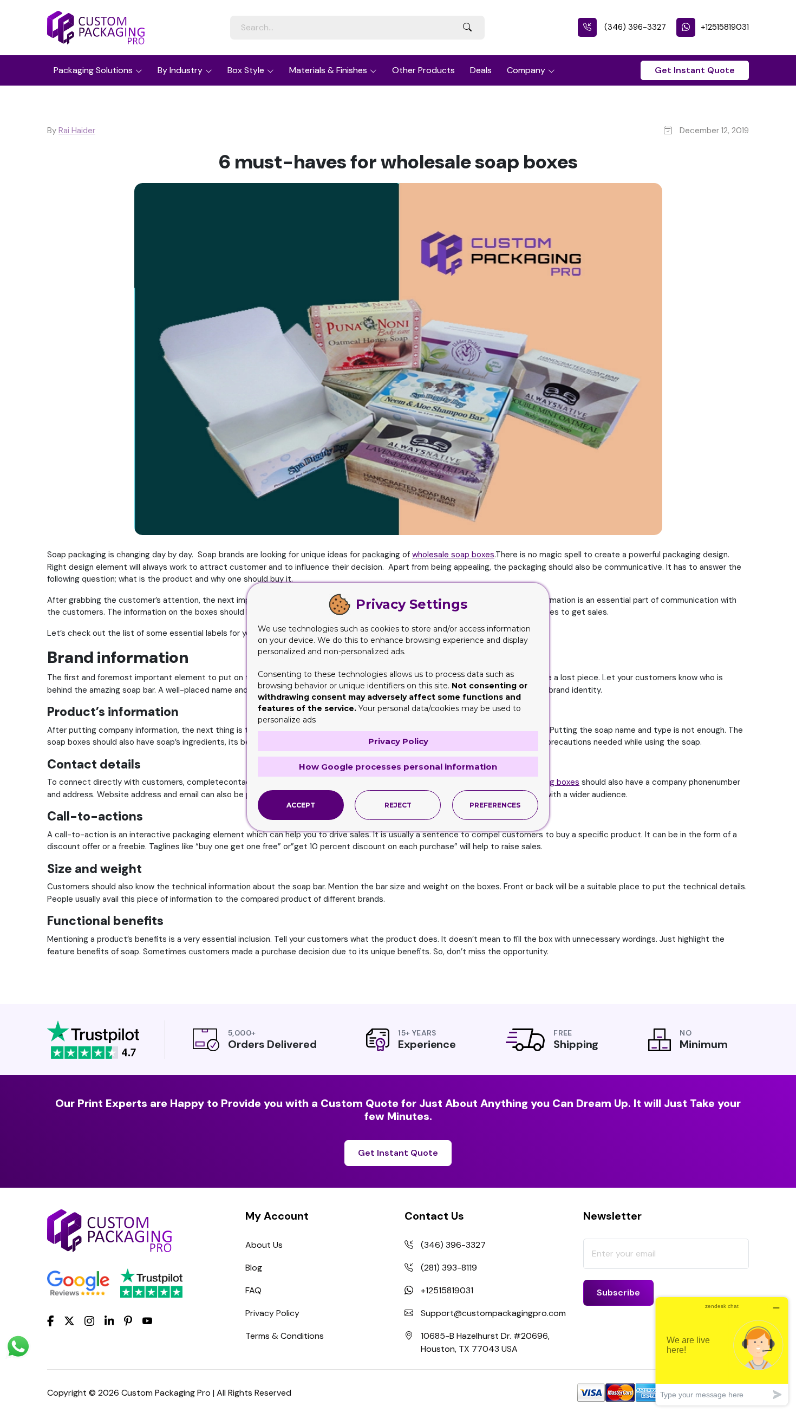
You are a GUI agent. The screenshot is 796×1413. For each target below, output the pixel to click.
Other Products (423, 70)
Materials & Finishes (328, 70)
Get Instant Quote (695, 70)
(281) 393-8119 (449, 1267)
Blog (253, 1267)
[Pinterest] (128, 1319)
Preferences (494, 805)
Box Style (245, 70)
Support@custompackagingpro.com (493, 1313)
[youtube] (147, 1321)
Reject (398, 805)
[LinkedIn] (109, 1319)
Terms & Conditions (284, 1336)
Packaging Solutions (93, 70)
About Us (264, 1245)
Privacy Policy (272, 1313)
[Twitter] (69, 1321)
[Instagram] (89, 1321)
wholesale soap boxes (453, 554)
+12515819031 (725, 27)
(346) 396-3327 (634, 27)
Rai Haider (76, 130)
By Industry (180, 70)
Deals (481, 70)
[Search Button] (467, 27)
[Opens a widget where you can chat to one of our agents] (721, 1351)
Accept (300, 805)
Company (526, 70)
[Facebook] (50, 1319)
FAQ (253, 1290)
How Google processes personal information (398, 766)
